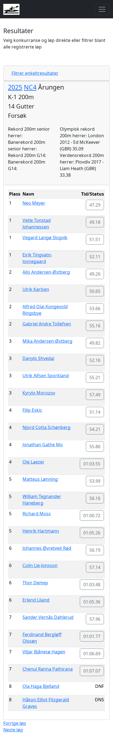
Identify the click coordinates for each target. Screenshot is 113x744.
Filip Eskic (32, 410)
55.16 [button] (94, 326)
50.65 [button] (94, 291)
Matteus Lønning (40, 479)
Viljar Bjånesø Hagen (43, 652)
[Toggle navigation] (102, 9)
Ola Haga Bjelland (40, 686)
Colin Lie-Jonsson (40, 565)
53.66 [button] (94, 308)
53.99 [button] (94, 481)
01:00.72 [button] (91, 516)
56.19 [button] (94, 550)
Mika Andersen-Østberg (47, 341)
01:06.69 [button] (91, 654)
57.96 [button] (94, 619)
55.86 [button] (94, 446)
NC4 (30, 87)
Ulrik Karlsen (35, 289)
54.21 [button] (94, 429)
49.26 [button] (94, 274)
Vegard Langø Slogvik (44, 237)
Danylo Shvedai (38, 358)
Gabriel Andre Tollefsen (46, 324)
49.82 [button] (94, 343)
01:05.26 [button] (91, 533)
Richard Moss (36, 514)
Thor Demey (35, 583)
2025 (15, 87)
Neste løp (13, 730)
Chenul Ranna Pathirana (47, 669)
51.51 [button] (94, 239)
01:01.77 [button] (91, 636)
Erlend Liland (35, 600)
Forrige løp (14, 723)
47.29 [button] (94, 205)
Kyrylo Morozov (38, 393)
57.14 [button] (94, 567)
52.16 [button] (94, 360)
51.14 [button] (94, 412)
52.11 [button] (94, 257)
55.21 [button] (94, 377)
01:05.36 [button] (91, 602)
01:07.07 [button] (91, 671)
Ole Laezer (33, 462)
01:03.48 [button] (91, 585)
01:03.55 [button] (91, 464)
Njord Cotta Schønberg (46, 427)
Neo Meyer (33, 203)
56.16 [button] (94, 498)
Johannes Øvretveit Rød (46, 548)
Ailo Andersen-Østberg (46, 272)
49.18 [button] (94, 222)
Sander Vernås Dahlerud (48, 617)
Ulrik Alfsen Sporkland (45, 376)
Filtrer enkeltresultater (35, 73)
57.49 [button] (94, 395)
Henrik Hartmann (40, 531)
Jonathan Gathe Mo (42, 445)
